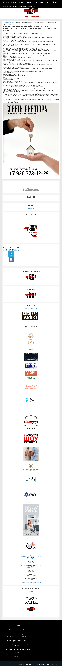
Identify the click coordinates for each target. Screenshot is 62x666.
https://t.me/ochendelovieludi (11, 250)
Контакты (31, 6)
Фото (35, 2)
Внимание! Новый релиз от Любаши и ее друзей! (16, 655)
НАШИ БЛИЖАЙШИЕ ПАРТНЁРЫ (31, 556)
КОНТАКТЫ (31, 208)
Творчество (7, 6)
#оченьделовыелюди (31, 16)
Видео (41, 2)
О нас (15, 6)
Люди (29, 2)
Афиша (54, 2)
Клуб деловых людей (23, 664)
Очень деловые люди (10, 2)
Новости (22, 2)
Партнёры (22, 6)
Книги (48, 2)
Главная (5, 22)
